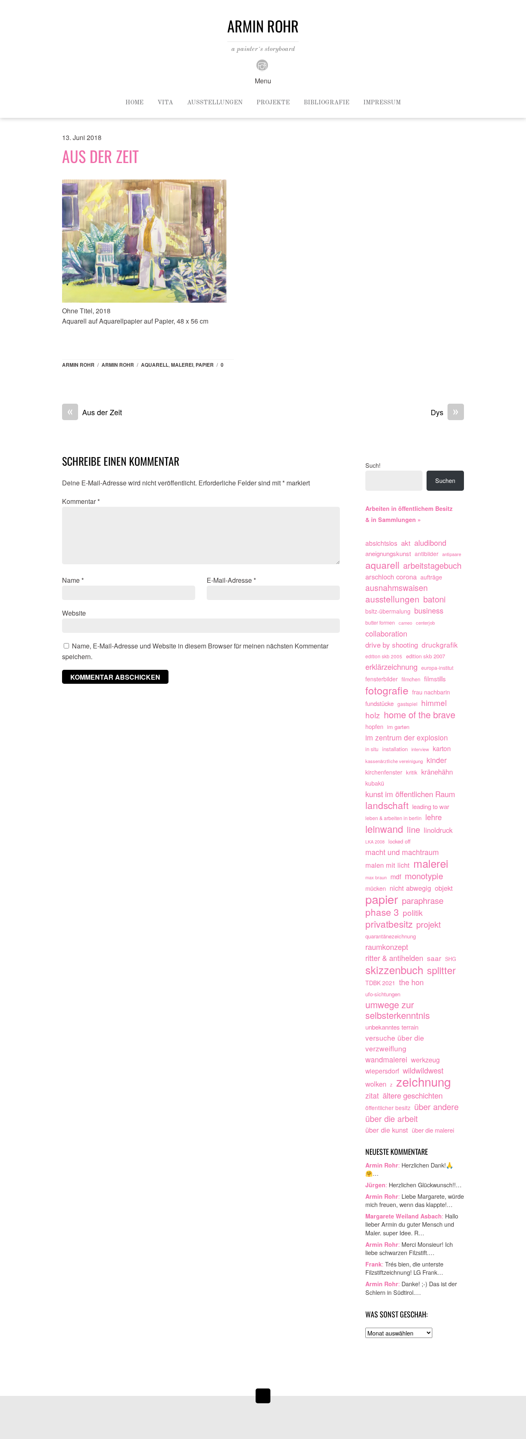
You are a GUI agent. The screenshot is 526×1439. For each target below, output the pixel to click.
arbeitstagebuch (432, 565)
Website (74, 613)
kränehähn (437, 772)
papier (205, 364)
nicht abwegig (410, 888)
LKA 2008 (375, 842)
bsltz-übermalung (388, 611)
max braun (376, 877)
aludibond (430, 543)
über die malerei (433, 1130)
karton (442, 748)
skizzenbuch (394, 970)
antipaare (451, 554)
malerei (182, 364)
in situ (371, 749)
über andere (436, 1106)
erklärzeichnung (391, 667)
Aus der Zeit (100, 156)
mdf (395, 876)
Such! (373, 465)
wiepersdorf (382, 1070)
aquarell (154, 364)
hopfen (374, 726)
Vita (165, 103)
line (413, 829)
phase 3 (382, 912)
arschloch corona (391, 577)
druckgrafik (440, 644)
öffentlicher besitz (388, 1107)
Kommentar (81, 501)
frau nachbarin (431, 692)
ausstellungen (392, 599)
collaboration (386, 633)
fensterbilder (381, 679)
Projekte (273, 103)
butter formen (380, 622)
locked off (399, 841)
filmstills (435, 678)
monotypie (424, 876)
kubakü (374, 783)
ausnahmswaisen (396, 588)
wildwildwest (423, 1070)
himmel (434, 702)
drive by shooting (391, 644)
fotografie (386, 690)
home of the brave (419, 714)
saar (434, 958)
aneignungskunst (388, 553)
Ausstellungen (214, 103)
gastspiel (407, 703)
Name (73, 580)
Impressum (382, 103)
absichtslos (381, 542)
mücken (375, 888)
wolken (375, 1084)
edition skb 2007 (425, 656)
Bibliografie (326, 103)
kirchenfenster (383, 772)
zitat (372, 1095)
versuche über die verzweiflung (394, 1042)
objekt (444, 888)
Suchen (445, 480)
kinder (437, 760)
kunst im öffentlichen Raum (410, 794)
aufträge (431, 577)
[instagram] (262, 64)
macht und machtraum (402, 852)
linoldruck (438, 830)
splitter (441, 970)
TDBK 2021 (380, 983)
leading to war (430, 806)
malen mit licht (387, 865)
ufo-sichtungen (382, 994)
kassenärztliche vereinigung (394, 761)
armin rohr (118, 364)
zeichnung (423, 1081)
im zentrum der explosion (406, 737)
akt (406, 543)
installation (395, 749)
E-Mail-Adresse (231, 580)
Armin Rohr (78, 364)
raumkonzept (386, 947)
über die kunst (386, 1130)
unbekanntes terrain (391, 1026)
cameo (405, 622)
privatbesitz (389, 924)
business (428, 610)
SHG (450, 959)
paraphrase (422, 900)
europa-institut (437, 667)
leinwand (384, 829)
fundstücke (379, 703)
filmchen (410, 679)
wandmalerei (386, 1059)
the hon (411, 982)
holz (372, 715)
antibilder (426, 553)
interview (420, 749)
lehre (433, 817)
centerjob (425, 622)
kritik (412, 772)
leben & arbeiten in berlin (393, 818)
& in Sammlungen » (393, 519)
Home (134, 103)
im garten (398, 727)
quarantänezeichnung (390, 936)
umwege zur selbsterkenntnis (397, 1010)
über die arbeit (391, 1118)
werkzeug (425, 1059)
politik (413, 912)
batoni (434, 599)
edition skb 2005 (383, 656)
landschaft (386, 805)
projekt (428, 924)
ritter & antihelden (394, 958)
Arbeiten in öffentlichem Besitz (408, 508)
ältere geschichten (413, 1095)
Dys (445, 412)
